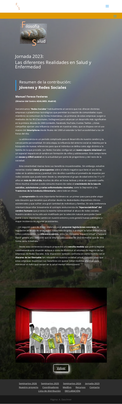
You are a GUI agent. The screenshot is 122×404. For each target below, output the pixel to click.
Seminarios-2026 (28, 383)
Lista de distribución (49, 390)
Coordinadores (50, 387)
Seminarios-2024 (72, 383)
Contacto (95, 387)
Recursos (80, 387)
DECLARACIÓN (72, 390)
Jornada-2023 (92, 383)
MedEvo (67, 387)
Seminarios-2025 (50, 383)
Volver (61, 368)
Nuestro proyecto (28, 387)
